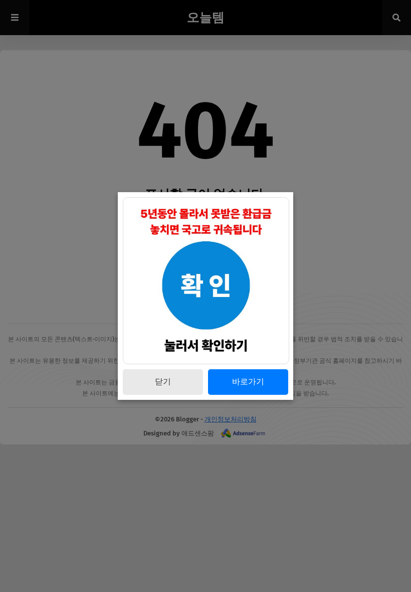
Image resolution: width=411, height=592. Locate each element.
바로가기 (248, 381)
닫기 (163, 381)
